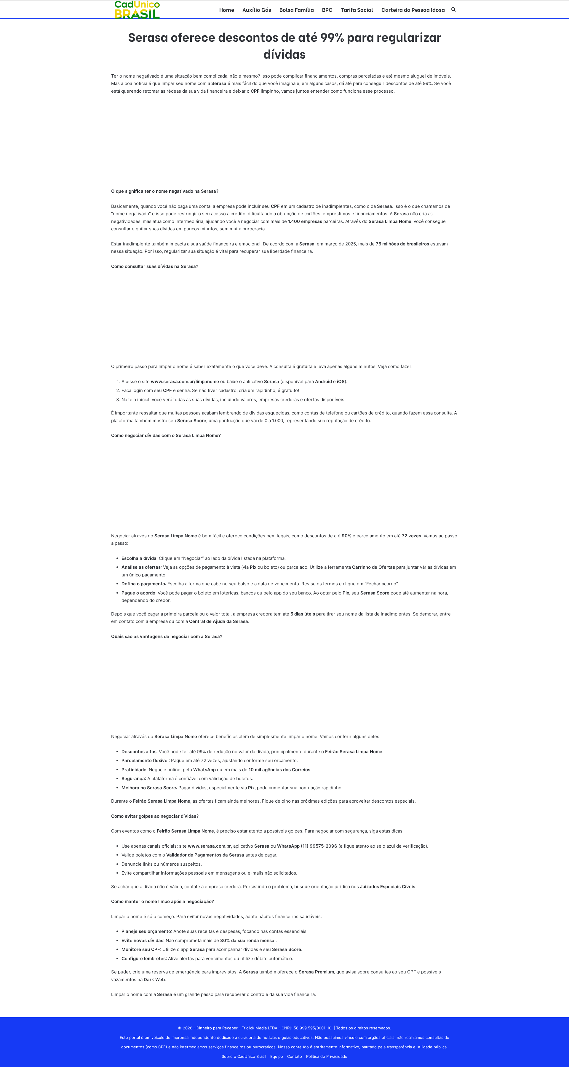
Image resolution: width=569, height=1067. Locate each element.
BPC (327, 9)
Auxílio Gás (256, 9)
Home (226, 9)
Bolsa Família (296, 9)
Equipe (276, 1056)
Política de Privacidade (326, 1056)
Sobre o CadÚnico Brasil (244, 1056)
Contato (294, 1056)
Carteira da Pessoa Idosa (413, 9)
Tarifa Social (357, 9)
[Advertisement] (284, 143)
